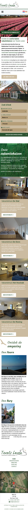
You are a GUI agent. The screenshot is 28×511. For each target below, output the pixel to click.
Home (14, 459)
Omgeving (14, 462)
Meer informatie (7, 215)
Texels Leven (15, 505)
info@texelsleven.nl (14, 502)
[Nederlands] (24, 11)
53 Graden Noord (19, 509)
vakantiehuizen (6, 60)
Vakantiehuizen (14, 461)
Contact (14, 466)
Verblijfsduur (6, 115)
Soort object (6, 127)
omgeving (19, 64)
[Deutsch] (26, 11)
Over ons (14, 464)
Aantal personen (7, 121)
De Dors (15, 167)
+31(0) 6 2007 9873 (14, 500)
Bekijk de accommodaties (11, 32)
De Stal (20, 167)
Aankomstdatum (7, 108)
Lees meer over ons (8, 77)
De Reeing (9, 160)
